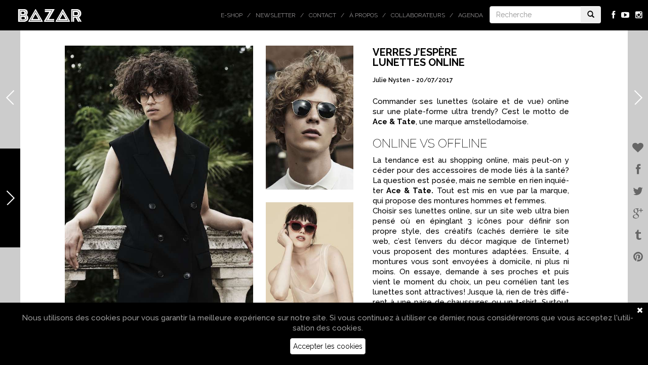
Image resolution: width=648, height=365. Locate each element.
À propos (363, 15)
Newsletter (276, 15)
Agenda (470, 15)
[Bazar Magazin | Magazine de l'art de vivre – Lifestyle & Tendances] (50, 14)
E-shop (231, 15)
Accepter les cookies (327, 346)
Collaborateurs (418, 15)
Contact (322, 15)
